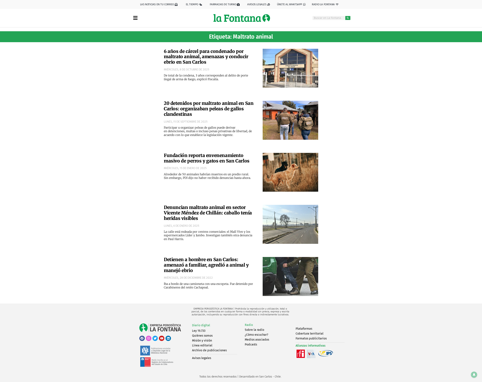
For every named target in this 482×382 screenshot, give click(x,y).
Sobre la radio (254, 330)
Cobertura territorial (309, 333)
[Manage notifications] (474, 375)
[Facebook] (142, 338)
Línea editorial (202, 345)
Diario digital (201, 325)
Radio (249, 325)
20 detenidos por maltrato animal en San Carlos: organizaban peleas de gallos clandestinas (208, 108)
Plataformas (304, 328)
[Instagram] (148, 338)
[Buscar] (347, 18)
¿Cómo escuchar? (256, 334)
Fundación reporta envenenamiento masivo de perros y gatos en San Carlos (206, 158)
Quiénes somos (202, 335)
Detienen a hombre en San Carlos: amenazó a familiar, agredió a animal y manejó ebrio (206, 265)
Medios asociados (257, 339)
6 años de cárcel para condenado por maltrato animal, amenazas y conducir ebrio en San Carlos (206, 56)
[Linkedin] (168, 338)
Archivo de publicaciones (209, 350)
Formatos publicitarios (311, 338)
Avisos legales (201, 358)
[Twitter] (155, 338)
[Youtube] (161, 338)
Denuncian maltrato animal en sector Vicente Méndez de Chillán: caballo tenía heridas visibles (208, 212)
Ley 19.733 (198, 330)
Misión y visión (202, 340)
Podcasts (251, 344)
